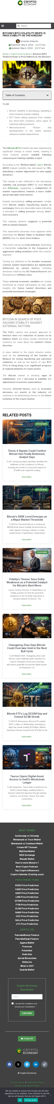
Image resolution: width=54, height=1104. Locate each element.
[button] (2, 26)
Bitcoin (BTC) (14, 148)
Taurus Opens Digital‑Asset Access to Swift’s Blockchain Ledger (27, 779)
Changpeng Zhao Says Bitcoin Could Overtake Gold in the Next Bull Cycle (27, 648)
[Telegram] (27, 1064)
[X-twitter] (18, 1064)
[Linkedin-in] (36, 1064)
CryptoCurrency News (20, 54)
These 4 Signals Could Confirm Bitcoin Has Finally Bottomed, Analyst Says (27, 454)
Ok (20, 1100)
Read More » (27, 477)
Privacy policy (31, 1100)
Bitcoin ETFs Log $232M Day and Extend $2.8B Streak (27, 715)
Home (5, 54)
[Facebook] (9, 1064)
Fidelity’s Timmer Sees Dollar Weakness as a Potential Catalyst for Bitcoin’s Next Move (27, 582)
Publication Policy (35, 1082)
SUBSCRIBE (27, 1013)
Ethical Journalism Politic (27, 1085)
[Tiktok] (44, 1064)
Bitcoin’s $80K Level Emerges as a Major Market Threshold (27, 518)
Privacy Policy (17, 1082)
